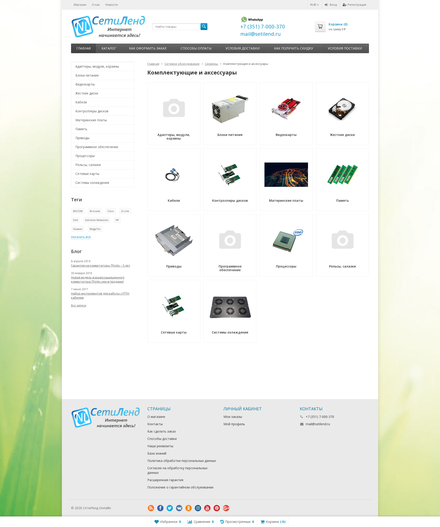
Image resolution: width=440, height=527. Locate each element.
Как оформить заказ (147, 48)
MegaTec (95, 229)
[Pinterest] (216, 508)
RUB (313, 5)
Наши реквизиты (160, 446)
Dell (75, 220)
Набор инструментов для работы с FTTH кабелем (100, 295)
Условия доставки (243, 48)
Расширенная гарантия (165, 480)
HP (117, 220)
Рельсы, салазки (88, 165)
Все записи (78, 305)
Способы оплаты (196, 48)
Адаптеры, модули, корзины (97, 66)
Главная (83, 48)
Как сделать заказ (161, 431)
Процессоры (85, 156)
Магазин (80, 5)
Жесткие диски (86, 93)
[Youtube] (207, 508)
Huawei (77, 229)
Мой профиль (234, 424)
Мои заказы (232, 416)
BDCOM (77, 211)
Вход (333, 5)
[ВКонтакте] (179, 508)
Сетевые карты (87, 173)
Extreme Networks (96, 220)
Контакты (155, 424)
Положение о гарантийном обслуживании (180, 487)
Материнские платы (91, 120)
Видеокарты (85, 84)
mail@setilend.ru (318, 424)
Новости (111, 5)
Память (81, 129)
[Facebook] (160, 508)
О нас (96, 5)
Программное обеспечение (96, 147)
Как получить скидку (293, 48)
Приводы (82, 138)
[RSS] (151, 508)
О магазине (156, 416)
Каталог (109, 48)
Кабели (81, 102)
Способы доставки (162, 438)
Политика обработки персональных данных (181, 460)
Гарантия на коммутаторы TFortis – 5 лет (100, 265)
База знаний (156, 453)
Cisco (110, 211)
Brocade (95, 211)
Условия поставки (345, 48)
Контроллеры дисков (91, 111)
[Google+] (226, 508)
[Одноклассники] (188, 508)
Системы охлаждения (92, 182)
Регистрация (357, 5)
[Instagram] (198, 508)
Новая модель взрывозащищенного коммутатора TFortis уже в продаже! (97, 279)
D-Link (125, 211)
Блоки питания (87, 75)
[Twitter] (169, 508)
